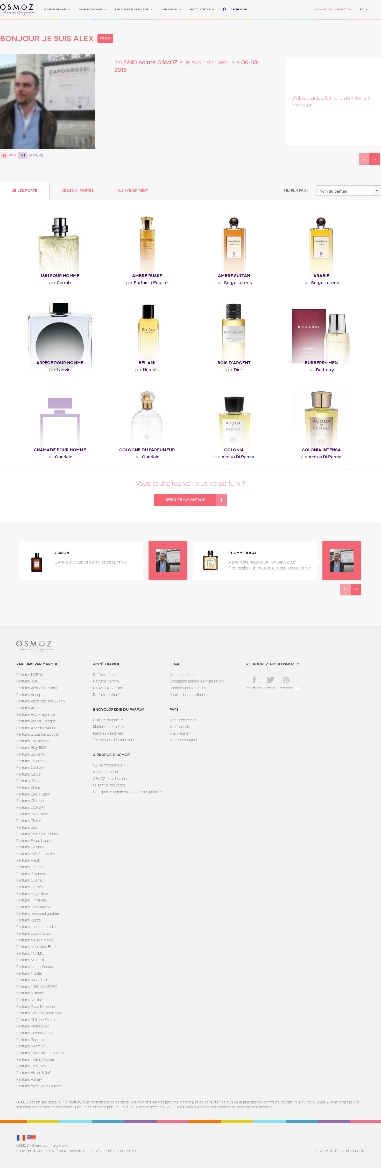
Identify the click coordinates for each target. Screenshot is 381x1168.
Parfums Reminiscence (34, 1033)
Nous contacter (105, 772)
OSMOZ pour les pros (110, 778)
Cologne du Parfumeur (147, 449)
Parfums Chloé (28, 787)
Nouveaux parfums (108, 688)
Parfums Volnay (29, 1079)
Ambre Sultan (234, 275)
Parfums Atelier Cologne (36, 721)
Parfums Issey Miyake (33, 907)
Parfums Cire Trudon (33, 794)
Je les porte (24, 190)
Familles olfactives (108, 733)
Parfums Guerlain (30, 880)
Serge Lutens (234, 282)
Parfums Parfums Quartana (38, 1013)
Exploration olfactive (132, 9)
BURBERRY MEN (321, 362)
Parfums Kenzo (28, 920)
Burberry (321, 369)
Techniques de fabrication (114, 739)
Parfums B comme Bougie (37, 734)
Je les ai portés (77, 190)
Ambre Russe (147, 275)
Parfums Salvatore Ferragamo (40, 1053)
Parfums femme (105, 674)
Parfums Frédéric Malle (35, 854)
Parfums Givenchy (31, 873)
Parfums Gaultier (30, 867)
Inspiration (169, 9)
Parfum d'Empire (147, 282)
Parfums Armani (29, 708)
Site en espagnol (183, 739)
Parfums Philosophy (32, 1026)
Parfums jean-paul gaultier (37, 913)
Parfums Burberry (30, 754)
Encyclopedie (199, 9)
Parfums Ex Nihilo (30, 847)
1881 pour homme (59, 275)
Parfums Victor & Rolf (33, 1072)
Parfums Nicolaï (29, 973)
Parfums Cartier (29, 774)
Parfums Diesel (28, 820)
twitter (270, 687)
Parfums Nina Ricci (31, 979)
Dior (234, 369)
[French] (21, 1137)
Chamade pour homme (60, 449)
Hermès (147, 369)
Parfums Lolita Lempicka (36, 926)
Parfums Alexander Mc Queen (40, 701)
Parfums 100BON (30, 674)
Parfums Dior (26, 827)
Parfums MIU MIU (30, 953)
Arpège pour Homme (59, 362)
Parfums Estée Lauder (34, 840)
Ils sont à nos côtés (109, 785)
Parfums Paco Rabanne (35, 1006)
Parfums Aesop (28, 694)
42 (4, 155)
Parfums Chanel (29, 780)
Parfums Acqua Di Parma (36, 688)
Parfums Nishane (30, 993)
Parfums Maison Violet (34, 940)
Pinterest (286, 687)
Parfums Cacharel (30, 767)
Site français (180, 726)
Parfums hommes (91, 9)
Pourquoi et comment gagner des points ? (127, 792)
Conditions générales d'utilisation (197, 681)
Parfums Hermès (30, 887)
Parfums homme (106, 681)
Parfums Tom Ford (31, 1066)
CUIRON (62, 553)
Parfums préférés (107, 694)
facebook (254, 687)
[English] (31, 1137)
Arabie (321, 275)
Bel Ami (147, 362)
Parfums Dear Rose (32, 814)
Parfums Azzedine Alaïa (35, 728)
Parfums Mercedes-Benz (36, 946)
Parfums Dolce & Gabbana (37, 834)
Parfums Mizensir (30, 960)
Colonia (234, 449)
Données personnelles (188, 688)
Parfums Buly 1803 (31, 747)
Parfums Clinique (30, 800)
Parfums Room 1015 (31, 1046)
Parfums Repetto (30, 1039)
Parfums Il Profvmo (31, 900)
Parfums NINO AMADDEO (36, 986)
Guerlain (60, 456)
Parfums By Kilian (30, 761)
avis (12, 155)
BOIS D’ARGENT (234, 362)
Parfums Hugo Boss (32, 893)
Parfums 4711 (26, 681)
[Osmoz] (17, 9)
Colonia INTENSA (321, 449)
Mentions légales (183, 674)
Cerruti (60, 282)
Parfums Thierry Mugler (35, 1059)
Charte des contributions (190, 694)
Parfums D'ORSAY (30, 807)
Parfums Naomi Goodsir (35, 966)
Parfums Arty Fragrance (35, 714)
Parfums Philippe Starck (35, 1019)
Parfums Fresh (28, 860)
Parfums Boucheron (32, 741)
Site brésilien (180, 733)
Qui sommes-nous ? (109, 765)
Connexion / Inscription (333, 9)
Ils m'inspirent (133, 190)
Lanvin (60, 369)
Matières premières (109, 726)
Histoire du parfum (108, 720)
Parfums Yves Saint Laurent (39, 1086)
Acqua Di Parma (234, 456)
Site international (183, 720)
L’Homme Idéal (242, 553)
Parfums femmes (55, 9)
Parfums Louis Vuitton (34, 933)
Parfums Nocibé (29, 999)
